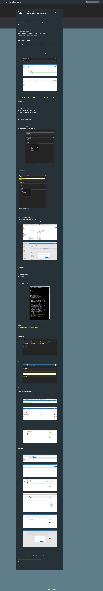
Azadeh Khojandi (13, 2)
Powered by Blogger (52, 589)
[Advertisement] (40, 578)
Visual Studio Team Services (35, 559)
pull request (27, 559)
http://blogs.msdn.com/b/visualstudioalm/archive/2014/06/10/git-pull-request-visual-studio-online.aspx (33, 555)
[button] (18, 17)
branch (19, 559)
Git (22, 559)
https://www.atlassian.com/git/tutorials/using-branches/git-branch (28, 327)
